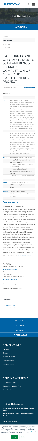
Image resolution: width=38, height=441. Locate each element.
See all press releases (10, 421)
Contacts (21, 330)
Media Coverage (8, 360)
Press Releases (7, 40)
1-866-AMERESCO (9, 382)
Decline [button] (23, 437)
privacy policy (31, 431)
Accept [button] (14, 437)
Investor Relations (9, 357)
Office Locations (8, 390)
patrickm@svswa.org (10, 269)
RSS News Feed (21, 335)
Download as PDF (28, 88)
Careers (5, 353)
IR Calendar (6, 44)
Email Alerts (6, 47)
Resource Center (8, 364)
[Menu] (32, 4)
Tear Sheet (21, 326)
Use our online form (9, 308)
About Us (6, 349)
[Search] (28, 4)
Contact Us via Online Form (12, 386)
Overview (5, 37)
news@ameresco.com (10, 279)
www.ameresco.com (25, 255)
